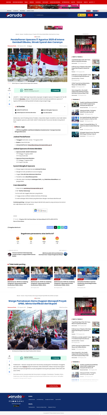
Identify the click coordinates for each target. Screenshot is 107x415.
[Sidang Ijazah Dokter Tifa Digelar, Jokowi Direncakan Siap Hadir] (75, 112)
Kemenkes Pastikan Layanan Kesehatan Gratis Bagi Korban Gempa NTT (87, 283)
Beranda (17, 34)
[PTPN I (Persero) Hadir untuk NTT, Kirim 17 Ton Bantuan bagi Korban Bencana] (95, 76)
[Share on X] (9, 97)
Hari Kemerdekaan (31, 219)
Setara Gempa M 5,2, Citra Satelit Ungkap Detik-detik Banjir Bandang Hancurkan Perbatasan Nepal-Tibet (80, 92)
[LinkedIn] (21, 401)
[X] (11, 401)
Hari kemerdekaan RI (42, 219)
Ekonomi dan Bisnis (76, 78)
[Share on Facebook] (9, 93)
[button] (82, 15)
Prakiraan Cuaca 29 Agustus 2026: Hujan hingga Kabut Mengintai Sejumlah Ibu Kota (81, 68)
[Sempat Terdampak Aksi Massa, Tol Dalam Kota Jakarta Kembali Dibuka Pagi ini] (75, 126)
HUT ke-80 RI (50, 219)
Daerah (81, 129)
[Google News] (15, 401)
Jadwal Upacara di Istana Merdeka (26, 112)
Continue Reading (53, 386)
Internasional (74, 63)
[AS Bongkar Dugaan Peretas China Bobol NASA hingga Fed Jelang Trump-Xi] (75, 134)
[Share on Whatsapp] (58, 227)
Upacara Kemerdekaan (18, 221)
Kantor (25, 366)
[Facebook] (9, 401)
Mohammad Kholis (12, 46)
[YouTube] (13, 401)
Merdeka (22, 99)
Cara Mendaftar (47, 112)
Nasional (21, 34)
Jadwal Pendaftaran (22, 110)
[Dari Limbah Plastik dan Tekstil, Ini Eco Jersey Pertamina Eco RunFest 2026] (75, 119)
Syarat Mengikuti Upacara (50, 110)
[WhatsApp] (23, 401)
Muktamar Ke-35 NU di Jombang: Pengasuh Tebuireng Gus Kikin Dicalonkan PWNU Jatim (18, 283)
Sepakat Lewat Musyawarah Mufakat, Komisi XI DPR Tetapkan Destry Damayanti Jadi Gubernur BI (89, 104)
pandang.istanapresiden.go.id (33, 188)
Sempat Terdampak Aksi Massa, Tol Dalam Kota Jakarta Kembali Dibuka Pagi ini (89, 126)
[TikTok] (19, 401)
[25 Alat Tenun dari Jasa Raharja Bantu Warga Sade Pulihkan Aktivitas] (95, 85)
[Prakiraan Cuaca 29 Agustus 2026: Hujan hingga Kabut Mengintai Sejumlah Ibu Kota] (95, 68)
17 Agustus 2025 (23, 219)
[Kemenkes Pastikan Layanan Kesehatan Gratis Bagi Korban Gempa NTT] (88, 273)
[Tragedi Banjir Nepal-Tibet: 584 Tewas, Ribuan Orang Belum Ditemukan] (95, 61)
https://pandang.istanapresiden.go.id (40, 145)
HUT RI (55, 219)
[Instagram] (17, 401)
